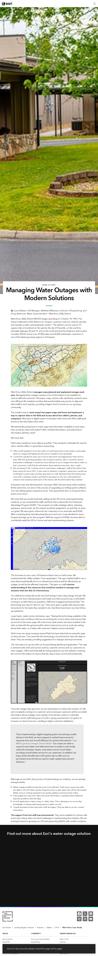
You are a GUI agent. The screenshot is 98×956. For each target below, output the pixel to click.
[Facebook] (79, 913)
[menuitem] (17, 939)
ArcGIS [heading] (5, 933)
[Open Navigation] (94, 3)
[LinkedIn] (90, 913)
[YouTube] (90, 919)
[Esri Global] (7, 4)
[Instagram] (85, 919)
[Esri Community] (79, 919)
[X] (85, 913)
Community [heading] (36, 933)
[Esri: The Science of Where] (8, 916)
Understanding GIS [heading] (68, 933)
